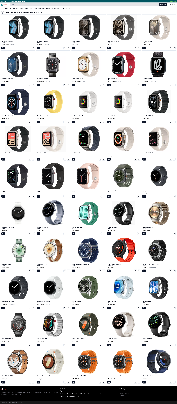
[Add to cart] (29, 48)
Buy (3, 47)
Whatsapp (173, 1)
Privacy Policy (122, 395)
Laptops (48, 8)
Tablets (70, 8)
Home (13, 8)
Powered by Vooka (6, 402)
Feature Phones (28, 8)
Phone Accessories (55, 8)
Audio (17, 8)
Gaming (35, 8)
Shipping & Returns (124, 393)
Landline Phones (41, 8)
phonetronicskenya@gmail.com (18, 1)
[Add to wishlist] (33, 48)
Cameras (22, 8)
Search (164, 4)
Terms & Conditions (124, 391)
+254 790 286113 (4, 1)
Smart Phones (64, 8)
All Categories (7, 8)
